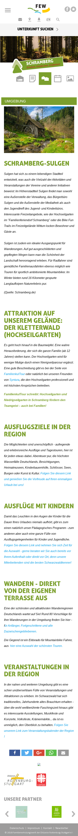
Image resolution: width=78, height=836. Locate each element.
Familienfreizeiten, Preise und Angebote (7, 78)
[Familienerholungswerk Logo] (39, 9)
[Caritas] (41, 782)
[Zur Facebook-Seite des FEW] (67, 9)
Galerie (70, 78)
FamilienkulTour (14, 374)
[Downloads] (39, 19)
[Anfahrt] (29, 19)
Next (72, 813)
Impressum (34, 828)
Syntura (14, 379)
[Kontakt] (20, 19)
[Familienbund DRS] (56, 812)
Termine (57, 78)
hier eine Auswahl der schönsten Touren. (36, 645)
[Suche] (58, 19)
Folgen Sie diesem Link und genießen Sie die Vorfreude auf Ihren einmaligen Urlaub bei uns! (38, 479)
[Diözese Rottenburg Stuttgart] (18, 782)
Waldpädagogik (7, 91)
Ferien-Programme (32, 78)
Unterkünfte (20, 78)
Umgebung (45, 78)
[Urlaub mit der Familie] (21, 812)
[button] (14, 753)
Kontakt (47, 828)
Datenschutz (17, 828)
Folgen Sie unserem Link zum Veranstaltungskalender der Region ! (39, 730)
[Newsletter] (48, 19)
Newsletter (62, 828)
